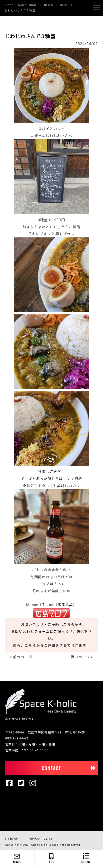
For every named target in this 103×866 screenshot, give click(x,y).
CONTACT (52, 768)
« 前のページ (21, 657)
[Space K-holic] (40, 713)
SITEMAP (11, 838)
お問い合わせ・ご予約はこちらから (51, 625)
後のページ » (82, 657)
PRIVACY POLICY (40, 838)
